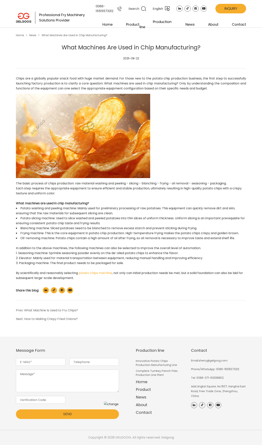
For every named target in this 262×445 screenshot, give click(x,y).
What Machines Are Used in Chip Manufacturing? (74, 35)
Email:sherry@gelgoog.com (209, 360)
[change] (111, 404)
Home (107, 24)
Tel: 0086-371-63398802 (207, 378)
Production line (150, 350)
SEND (67, 414)
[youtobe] (204, 9)
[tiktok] (188, 9)
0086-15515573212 (104, 8)
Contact (239, 24)
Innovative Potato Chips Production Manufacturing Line (156, 363)
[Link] (179, 9)
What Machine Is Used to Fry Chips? (51, 310)
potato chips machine (95, 273)
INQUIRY (230, 8)
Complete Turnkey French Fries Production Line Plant (157, 373)
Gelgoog (167, 437)
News (190, 24)
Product (132, 24)
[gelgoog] (23, 18)
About (213, 24)
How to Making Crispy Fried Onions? (51, 319)
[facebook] (196, 9)
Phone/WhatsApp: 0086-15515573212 (215, 369)
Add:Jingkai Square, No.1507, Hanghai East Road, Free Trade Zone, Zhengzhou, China (218, 391)
